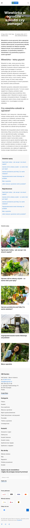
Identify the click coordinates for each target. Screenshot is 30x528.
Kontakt (3, 465)
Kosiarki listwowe (6, 437)
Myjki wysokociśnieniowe (8, 412)
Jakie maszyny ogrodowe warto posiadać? (14, 184)
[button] (2, 3)
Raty (2, 456)
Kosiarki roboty (5, 440)
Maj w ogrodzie (6, 181)
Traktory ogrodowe (6, 421)
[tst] (4, 510)
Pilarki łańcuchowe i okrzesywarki (10, 415)
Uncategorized (5, 423)
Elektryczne (4, 434)
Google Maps (4, 393)
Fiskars (3, 401)
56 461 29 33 (7, 379)
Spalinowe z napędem (7, 445)
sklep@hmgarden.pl (6, 381)
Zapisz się (3, 480)
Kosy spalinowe (5, 407)
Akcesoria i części (6, 432)
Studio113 (19, 520)
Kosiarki (3, 404)
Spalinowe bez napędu (7, 443)
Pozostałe (3, 418)
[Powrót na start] (15, 3)
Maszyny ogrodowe (6, 410)
